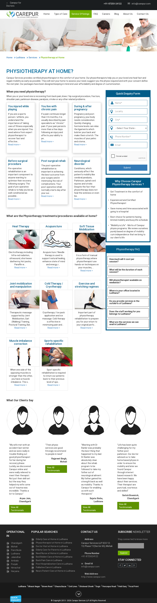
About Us (128, 14)
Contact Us (143, 14)
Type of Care (60, 14)
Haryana (15, 571)
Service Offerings (80, 14)
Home (47, 14)
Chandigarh (16, 543)
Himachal (15, 567)
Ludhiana (15, 553)
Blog (116, 14)
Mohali (14, 546)
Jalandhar (16, 557)
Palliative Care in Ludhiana (48, 567)
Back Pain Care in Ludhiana (49, 560)
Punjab (14, 564)
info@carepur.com (141, 3)
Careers (106, 14)
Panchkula (16, 550)
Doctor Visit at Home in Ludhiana (52, 546)
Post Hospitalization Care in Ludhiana (54, 564)
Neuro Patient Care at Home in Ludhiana (55, 571)
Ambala (15, 560)
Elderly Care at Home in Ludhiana (52, 539)
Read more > (14, 144)
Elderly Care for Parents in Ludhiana (53, 550)
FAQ (96, 14)
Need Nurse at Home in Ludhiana (52, 553)
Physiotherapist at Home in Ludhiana (54, 543)
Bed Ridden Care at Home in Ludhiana (54, 557)
